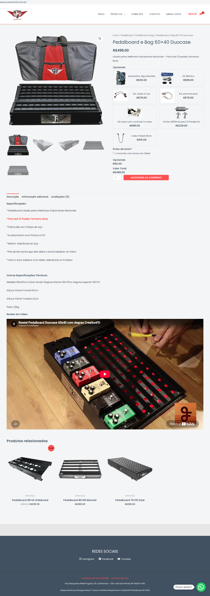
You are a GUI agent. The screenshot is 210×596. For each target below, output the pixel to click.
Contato (154, 14)
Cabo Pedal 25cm (141, 135)
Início (116, 35)
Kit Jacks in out (141, 93)
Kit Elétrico (188, 76)
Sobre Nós (137, 14)
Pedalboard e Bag (144, 35)
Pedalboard (127, 35)
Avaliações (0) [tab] (60, 196)
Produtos (116, 14)
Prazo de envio (122, 149)
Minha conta (173, 14)
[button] (123, 14)
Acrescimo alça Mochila (141, 76)
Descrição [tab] (13, 196)
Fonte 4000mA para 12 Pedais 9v (181, 121)
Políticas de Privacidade (95, 578)
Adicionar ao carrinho (146, 177)
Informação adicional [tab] (35, 196)
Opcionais (119, 67)
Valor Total (119, 168)
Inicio (101, 14)
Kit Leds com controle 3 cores (135, 121)
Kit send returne (188, 93)
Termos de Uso (120, 578)
